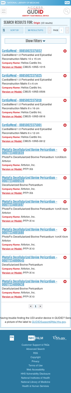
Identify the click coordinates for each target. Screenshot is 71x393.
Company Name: (11, 63)
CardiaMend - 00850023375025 (22, 76)
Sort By (14, 30)
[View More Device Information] (65, 51)
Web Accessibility (36, 369)
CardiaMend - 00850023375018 (22, 100)
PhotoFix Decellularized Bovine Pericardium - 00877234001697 (29, 203)
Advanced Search (35, 348)
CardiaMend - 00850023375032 (22, 51)
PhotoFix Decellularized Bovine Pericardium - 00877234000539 (29, 179)
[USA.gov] (59, 339)
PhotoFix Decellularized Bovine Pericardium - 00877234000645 (29, 258)
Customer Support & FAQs (35, 344)
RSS (35, 353)
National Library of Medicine (23, 2)
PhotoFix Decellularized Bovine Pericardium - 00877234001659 (29, 151)
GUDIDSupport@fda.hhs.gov (49, 322)
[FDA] (67, 2)
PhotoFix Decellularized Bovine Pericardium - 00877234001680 (29, 231)
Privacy (35, 361)
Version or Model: (12, 67)
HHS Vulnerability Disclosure (35, 373)
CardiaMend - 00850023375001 (22, 125)
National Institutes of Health (35, 377)
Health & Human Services (35, 386)
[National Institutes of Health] (4, 2)
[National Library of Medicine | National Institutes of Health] (35, 339)
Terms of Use (36, 365)
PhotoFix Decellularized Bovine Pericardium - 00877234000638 (29, 283)
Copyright (36, 357)
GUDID (35, 11)
